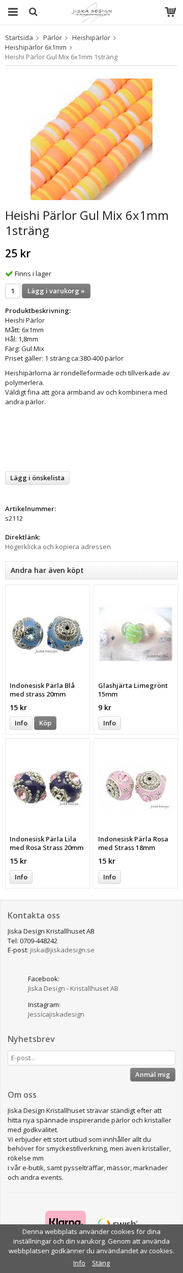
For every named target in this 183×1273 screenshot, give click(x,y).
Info (21, 722)
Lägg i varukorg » (56, 290)
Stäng (101, 1262)
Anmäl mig (152, 1074)
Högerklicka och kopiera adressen (58, 546)
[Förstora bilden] (91, 138)
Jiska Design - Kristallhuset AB (73, 988)
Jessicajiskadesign (56, 1014)
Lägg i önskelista (37, 477)
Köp (45, 722)
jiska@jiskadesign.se (62, 949)
